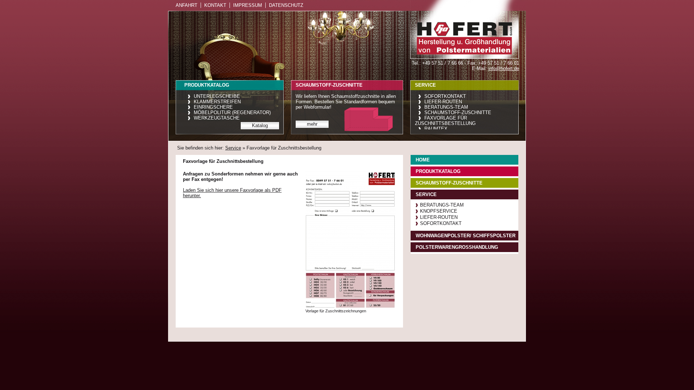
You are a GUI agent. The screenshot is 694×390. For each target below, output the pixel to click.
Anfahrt (186, 5)
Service (233, 148)
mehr (312, 124)
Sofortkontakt (445, 96)
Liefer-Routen (443, 101)
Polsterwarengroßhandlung (457, 247)
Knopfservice (438, 211)
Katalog (260, 125)
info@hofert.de (503, 68)
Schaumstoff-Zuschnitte (457, 112)
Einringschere (213, 107)
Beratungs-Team (446, 107)
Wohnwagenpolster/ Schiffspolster (465, 235)
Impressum (247, 5)
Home (423, 159)
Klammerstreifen (217, 101)
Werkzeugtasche (217, 118)
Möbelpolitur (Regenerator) (232, 112)
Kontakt (215, 5)
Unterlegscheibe (217, 96)
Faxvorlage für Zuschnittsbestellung (445, 120)
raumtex (435, 128)
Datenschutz (286, 5)
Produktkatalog (438, 171)
